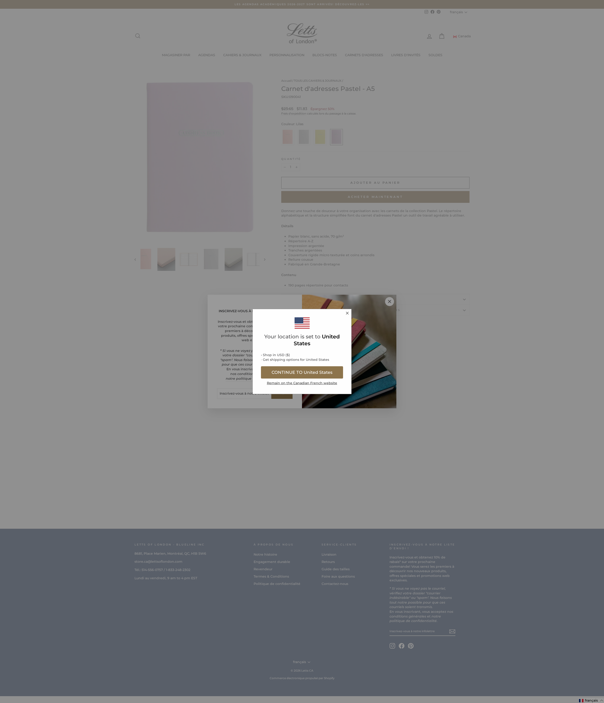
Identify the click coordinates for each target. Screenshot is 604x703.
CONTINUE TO (302, 372)
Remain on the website (302, 383)
